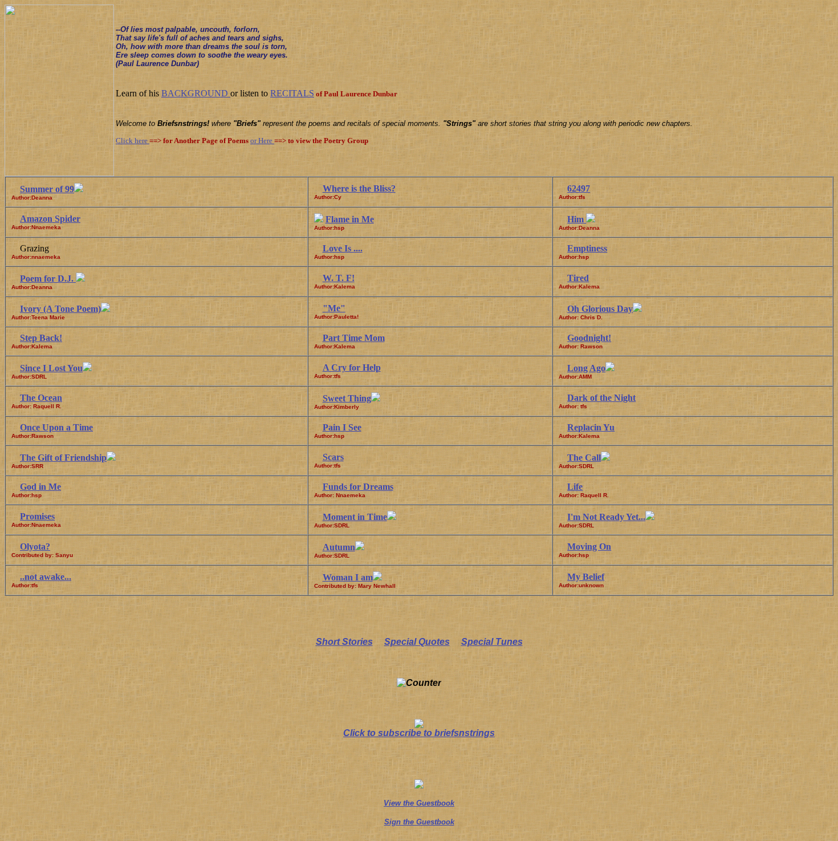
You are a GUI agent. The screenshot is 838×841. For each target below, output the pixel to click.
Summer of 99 (47, 189)
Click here (132, 140)
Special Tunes (492, 642)
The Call (584, 457)
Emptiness (587, 248)
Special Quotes (417, 642)
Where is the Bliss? (359, 188)
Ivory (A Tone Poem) (60, 309)
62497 (578, 188)
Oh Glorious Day (600, 309)
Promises (37, 516)
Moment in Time (355, 517)
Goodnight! (589, 338)
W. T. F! (339, 278)
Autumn (339, 547)
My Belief (585, 577)
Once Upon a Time (56, 427)
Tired (578, 278)
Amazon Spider (50, 219)
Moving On (589, 546)
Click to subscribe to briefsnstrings (419, 733)
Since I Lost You (51, 368)
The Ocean (41, 398)
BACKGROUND (195, 93)
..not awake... (45, 577)
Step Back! (41, 338)
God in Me (40, 486)
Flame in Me (350, 219)
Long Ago (586, 368)
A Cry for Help (352, 367)
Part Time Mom (354, 338)
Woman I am (348, 577)
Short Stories (344, 642)
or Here (262, 140)
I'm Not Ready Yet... (606, 517)
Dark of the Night (601, 398)
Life (575, 486)
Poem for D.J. (48, 278)
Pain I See (342, 427)
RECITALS (292, 93)
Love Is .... (343, 248)
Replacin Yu (591, 427)
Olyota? (35, 546)
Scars (333, 457)
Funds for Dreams (358, 486)
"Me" (334, 308)
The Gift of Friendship (63, 457)
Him (576, 219)
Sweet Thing (347, 398)
